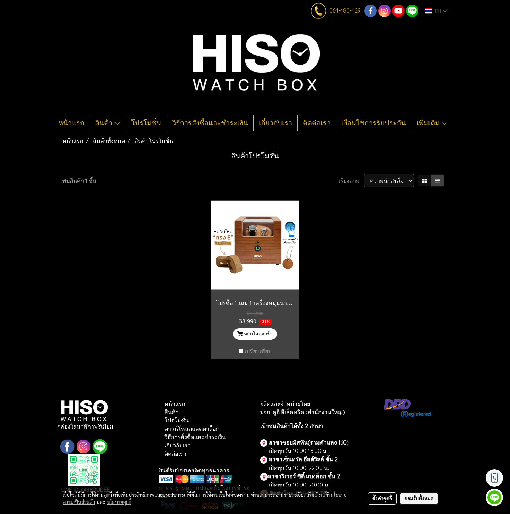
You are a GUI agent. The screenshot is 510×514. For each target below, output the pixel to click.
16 (343, 442)
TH (437, 11)
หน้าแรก (71, 123)
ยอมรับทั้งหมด (419, 498)
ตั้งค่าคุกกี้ (382, 498)
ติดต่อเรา (317, 123)
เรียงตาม (351, 180)
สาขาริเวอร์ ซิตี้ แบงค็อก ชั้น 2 (304, 476)
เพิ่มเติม (429, 123)
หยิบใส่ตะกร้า (258, 334)
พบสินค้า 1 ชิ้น (79, 180)
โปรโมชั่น (146, 123)
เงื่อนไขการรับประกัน (373, 123)
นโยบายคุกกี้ (119, 502)
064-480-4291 (346, 10)
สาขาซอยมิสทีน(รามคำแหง (303, 442)
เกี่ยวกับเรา (275, 123)
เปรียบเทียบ (258, 351)
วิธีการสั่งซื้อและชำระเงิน (210, 123)
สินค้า (104, 123)
